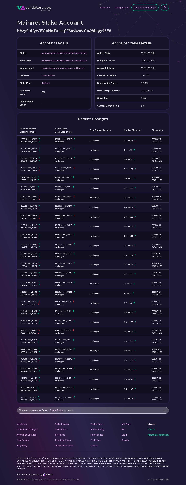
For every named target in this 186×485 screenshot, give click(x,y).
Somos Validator (48, 76)
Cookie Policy (56, 410)
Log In (124, 435)
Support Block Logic (145, 7)
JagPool (46, 83)
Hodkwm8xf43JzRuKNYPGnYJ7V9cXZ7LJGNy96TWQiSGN (64, 53)
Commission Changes (27, 429)
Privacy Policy (97, 429)
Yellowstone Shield (64, 445)
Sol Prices (60, 435)
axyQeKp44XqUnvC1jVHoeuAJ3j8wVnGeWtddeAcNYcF (63, 68)
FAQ (123, 429)
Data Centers (23, 440)
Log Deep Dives (63, 440)
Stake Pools (61, 429)
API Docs (126, 424)
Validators (105, 7)
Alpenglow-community (158, 435)
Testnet (151, 429)
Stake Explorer (62, 424)
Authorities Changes (26, 435)
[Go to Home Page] (34, 7)
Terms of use (97, 435)
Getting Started (122, 7)
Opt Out (94, 445)
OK (165, 410)
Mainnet (151, 424)
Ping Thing (22, 445)
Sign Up (125, 440)
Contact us (96, 440)
